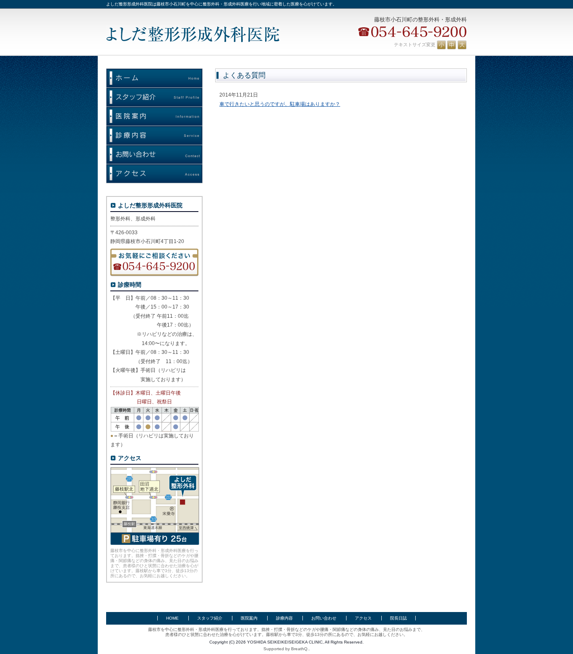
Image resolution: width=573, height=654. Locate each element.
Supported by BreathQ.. (286, 648)
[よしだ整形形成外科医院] (193, 34)
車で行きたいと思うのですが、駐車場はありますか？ (279, 104)
